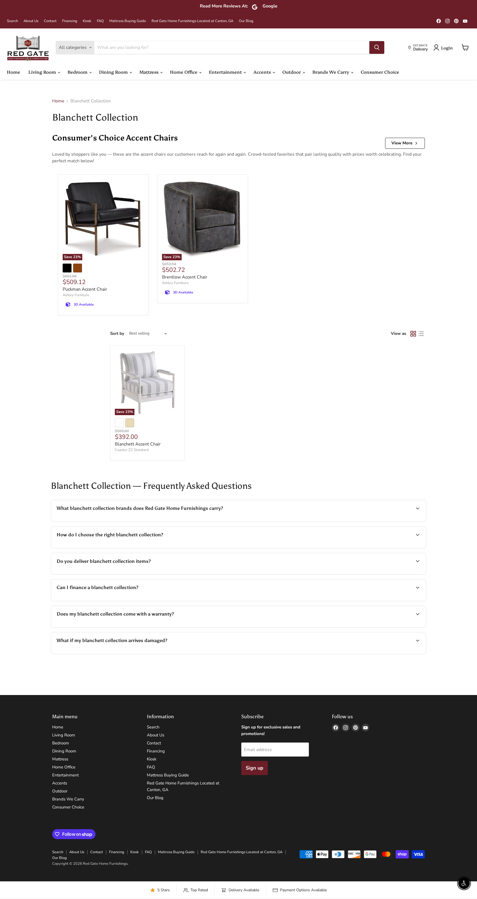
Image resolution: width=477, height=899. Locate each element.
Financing (69, 21)
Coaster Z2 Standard (132, 449)
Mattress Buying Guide (127, 21)
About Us (30, 21)
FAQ (100, 21)
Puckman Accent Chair (85, 289)
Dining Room (114, 72)
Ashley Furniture (76, 295)
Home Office (184, 72)
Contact (50, 21)
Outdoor (292, 72)
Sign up (254, 768)
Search (12, 21)
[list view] (421, 334)
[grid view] (413, 334)
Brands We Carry (331, 72)
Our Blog (246, 21)
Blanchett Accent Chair (138, 444)
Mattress (149, 72)
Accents (262, 72)
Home (13, 72)
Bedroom (78, 72)
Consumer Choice (380, 72)
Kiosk (87, 21)
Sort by (117, 333)
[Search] (376, 47)
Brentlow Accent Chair (184, 277)
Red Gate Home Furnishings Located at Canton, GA (192, 21)
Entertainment (226, 72)
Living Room (42, 72)
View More (401, 143)
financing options (101, 600)
